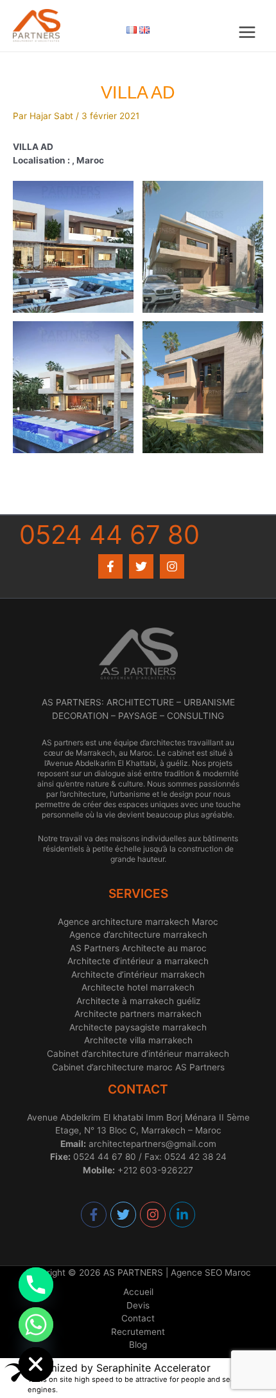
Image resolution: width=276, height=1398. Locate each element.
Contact (138, 1318)
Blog (138, 1344)
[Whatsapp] (36, 1324)
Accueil (138, 1292)
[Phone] (36, 1284)
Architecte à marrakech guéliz (138, 1001)
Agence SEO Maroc (211, 1272)
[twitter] (123, 1214)
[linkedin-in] (182, 1214)
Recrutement (138, 1332)
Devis (138, 1305)
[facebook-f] (94, 1214)
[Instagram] (172, 566)
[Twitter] (141, 566)
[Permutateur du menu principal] (247, 32)
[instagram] (153, 1214)
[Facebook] (110, 566)
